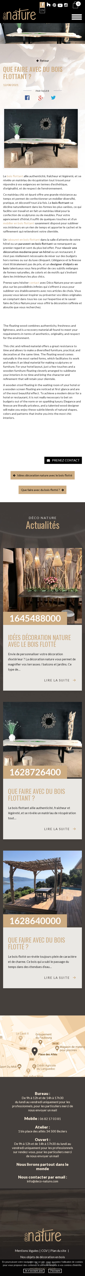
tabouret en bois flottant (23, 239)
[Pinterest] (54, 5)
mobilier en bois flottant (18, 223)
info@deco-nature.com (42, 1181)
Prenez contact (66, 460)
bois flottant (15, 176)
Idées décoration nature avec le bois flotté (44, 475)
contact (34, 282)
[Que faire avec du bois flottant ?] (41, 138)
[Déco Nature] (19, 14)
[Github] (48, 5)
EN (42, 10)
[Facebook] (42, 5)
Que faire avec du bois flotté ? (40, 490)
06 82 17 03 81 (50, 1119)
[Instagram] (65, 5)
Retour (44, 60)
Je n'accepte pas (34, 1270)
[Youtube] (60, 5)
